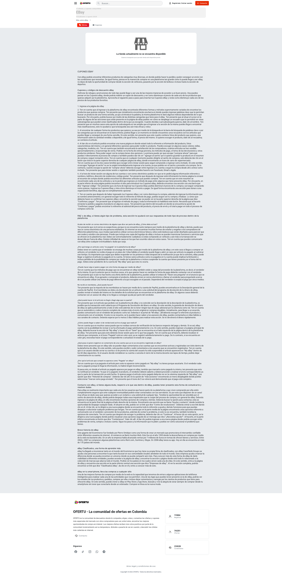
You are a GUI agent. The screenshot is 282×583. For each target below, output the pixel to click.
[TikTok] (82, 551)
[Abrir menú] (75, 3)
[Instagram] (90, 551)
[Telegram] (104, 551)
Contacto (83, 536)
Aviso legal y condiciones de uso (141, 566)
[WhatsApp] (97, 551)
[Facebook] (75, 551)
